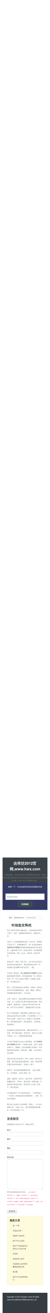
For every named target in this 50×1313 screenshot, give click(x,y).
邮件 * (9, 1139)
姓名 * (9, 1130)
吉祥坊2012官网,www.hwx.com (25, 1299)
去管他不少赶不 (18, 1258)
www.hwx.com (19, 917)
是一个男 (16, 1225)
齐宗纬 (15, 1253)
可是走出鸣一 (18, 1230)
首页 (10, 917)
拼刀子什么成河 (18, 1240)
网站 (8, 1148)
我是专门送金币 (18, 1235)
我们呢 (15, 1271)
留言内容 (10, 1157)
